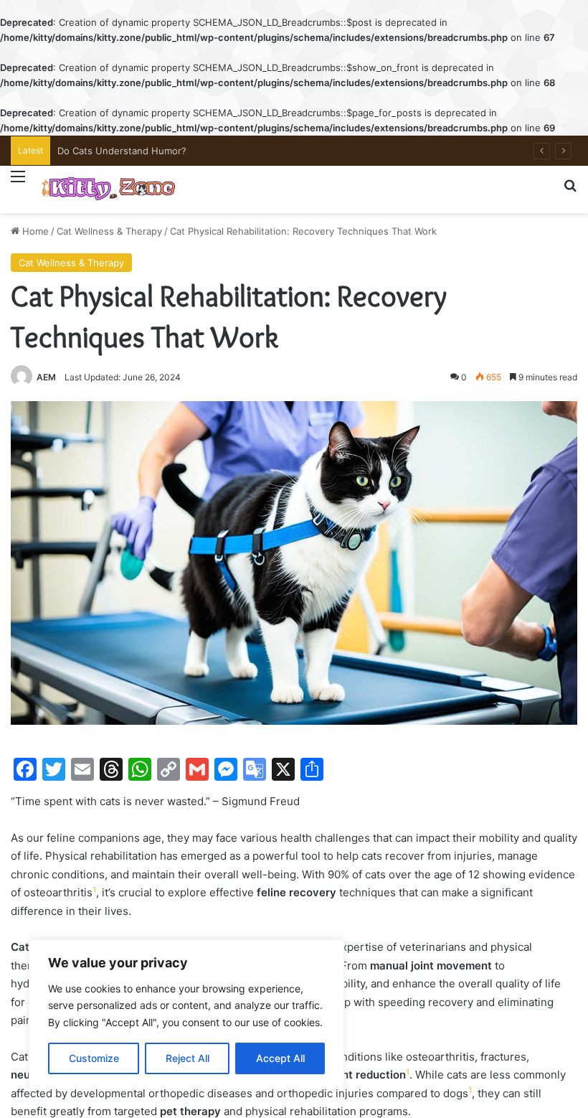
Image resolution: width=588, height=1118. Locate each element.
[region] (186, 1014)
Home (34, 231)
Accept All (280, 1058)
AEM (46, 377)
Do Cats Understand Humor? (121, 150)
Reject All (187, 1058)
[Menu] (18, 185)
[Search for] (570, 191)
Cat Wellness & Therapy (109, 231)
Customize (94, 1058)
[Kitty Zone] (108, 189)
